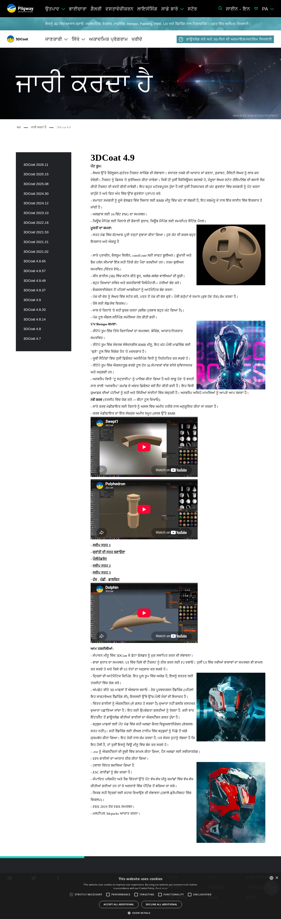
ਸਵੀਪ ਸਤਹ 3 (102, 572)
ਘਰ (19, 127)
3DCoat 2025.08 (36, 184)
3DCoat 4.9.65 (35, 261)
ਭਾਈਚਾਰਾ (78, 8)
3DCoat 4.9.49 (35, 281)
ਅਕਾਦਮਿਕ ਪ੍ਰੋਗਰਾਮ (108, 39)
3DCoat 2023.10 (36, 213)
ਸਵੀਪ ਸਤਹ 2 (102, 566)
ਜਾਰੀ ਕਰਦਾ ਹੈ (38, 127)
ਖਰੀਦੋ (137, 39)
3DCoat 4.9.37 (35, 290)
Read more (161, 888)
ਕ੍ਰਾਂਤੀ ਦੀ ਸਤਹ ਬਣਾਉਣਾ (109, 552)
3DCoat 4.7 (32, 339)
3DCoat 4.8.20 (35, 310)
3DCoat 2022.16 (36, 223)
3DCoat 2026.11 (36, 165)
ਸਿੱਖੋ (76, 39)
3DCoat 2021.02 (36, 252)
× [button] (276, 877)
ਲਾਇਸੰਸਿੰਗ (147, 8)
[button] (140, 912)
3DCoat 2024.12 (36, 203)
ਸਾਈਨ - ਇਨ (238, 8)
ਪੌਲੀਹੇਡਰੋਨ (100, 559)
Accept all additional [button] (119, 904)
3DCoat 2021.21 (36, 242)
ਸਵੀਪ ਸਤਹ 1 (102, 545)
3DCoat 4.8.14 (35, 319)
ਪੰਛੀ (103, 579)
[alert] (140, 896)
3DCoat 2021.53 (36, 232)
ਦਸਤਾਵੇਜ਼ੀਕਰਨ (119, 8)
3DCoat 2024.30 (36, 194)
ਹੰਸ (95, 579)
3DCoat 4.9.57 (35, 271)
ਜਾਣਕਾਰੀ (53, 39)
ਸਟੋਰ (192, 8)
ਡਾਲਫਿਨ (113, 579)
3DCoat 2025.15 (36, 174)
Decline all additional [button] (161, 904)
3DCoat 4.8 (32, 329)
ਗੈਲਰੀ (96, 8)
